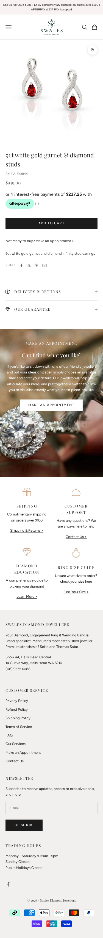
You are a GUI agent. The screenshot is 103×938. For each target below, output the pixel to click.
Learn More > (26, 596)
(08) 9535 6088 (17, 669)
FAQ (9, 735)
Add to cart (51, 223)
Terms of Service (18, 727)
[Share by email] (44, 265)
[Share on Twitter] (29, 265)
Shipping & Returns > (26, 530)
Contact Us (14, 761)
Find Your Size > (76, 592)
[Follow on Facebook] (8, 884)
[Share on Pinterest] (37, 265)
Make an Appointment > (55, 241)
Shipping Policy (17, 718)
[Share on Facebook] (21, 265)
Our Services (15, 744)
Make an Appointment (51, 405)
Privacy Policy (16, 701)
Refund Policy (16, 709)
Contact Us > (76, 537)
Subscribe (24, 825)
